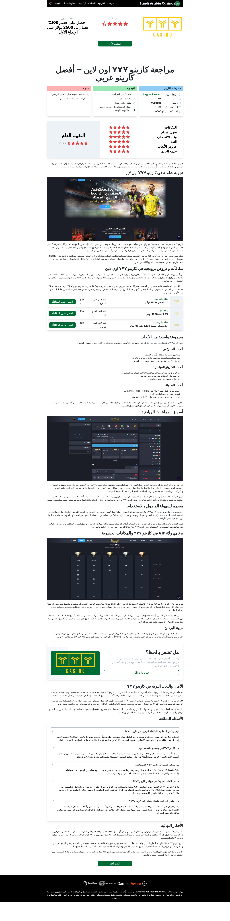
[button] (115, 731)
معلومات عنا (69, 3)
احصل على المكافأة (62, 302)
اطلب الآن (115, 44)
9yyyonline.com (152, 94)
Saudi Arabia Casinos (157, 3)
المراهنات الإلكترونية (86, 3)
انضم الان (115, 863)
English (58, 3)
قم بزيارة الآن (141, 673)
